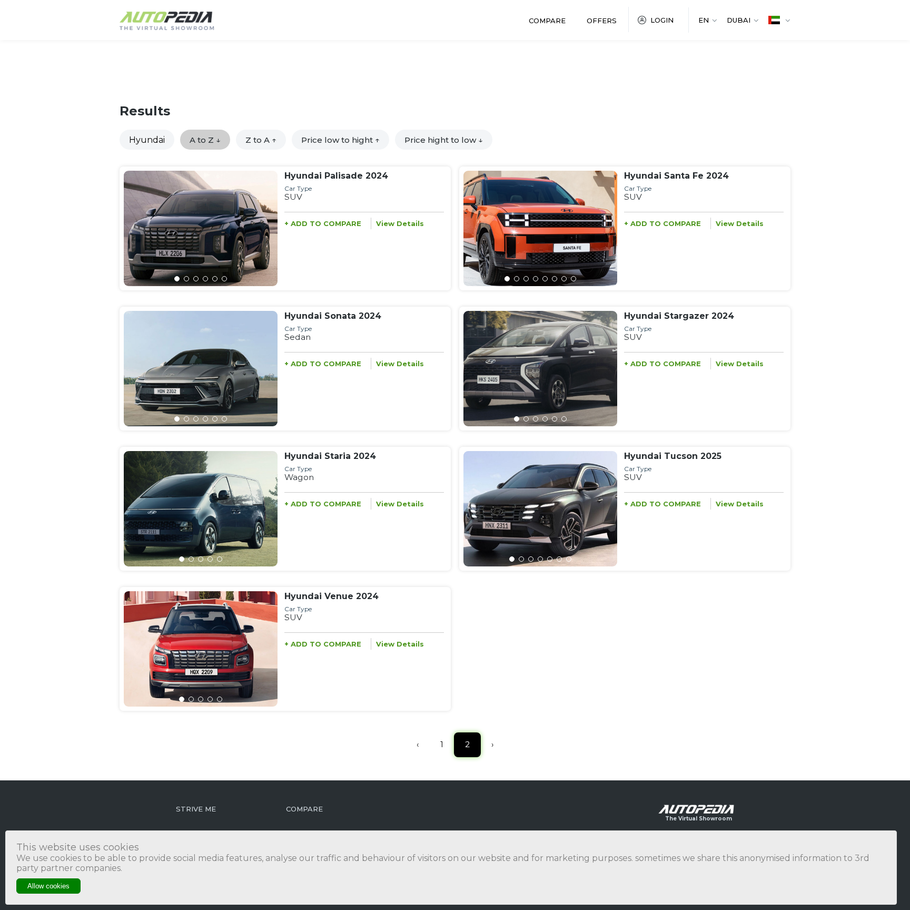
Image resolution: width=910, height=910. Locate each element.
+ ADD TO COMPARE (322, 223)
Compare (547, 20)
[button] (177, 278)
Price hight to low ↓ (443, 140)
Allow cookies (48, 886)
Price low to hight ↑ (340, 140)
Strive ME (196, 809)
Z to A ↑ (260, 140)
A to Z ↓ (205, 140)
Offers (602, 20)
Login (662, 20)
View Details (400, 223)
